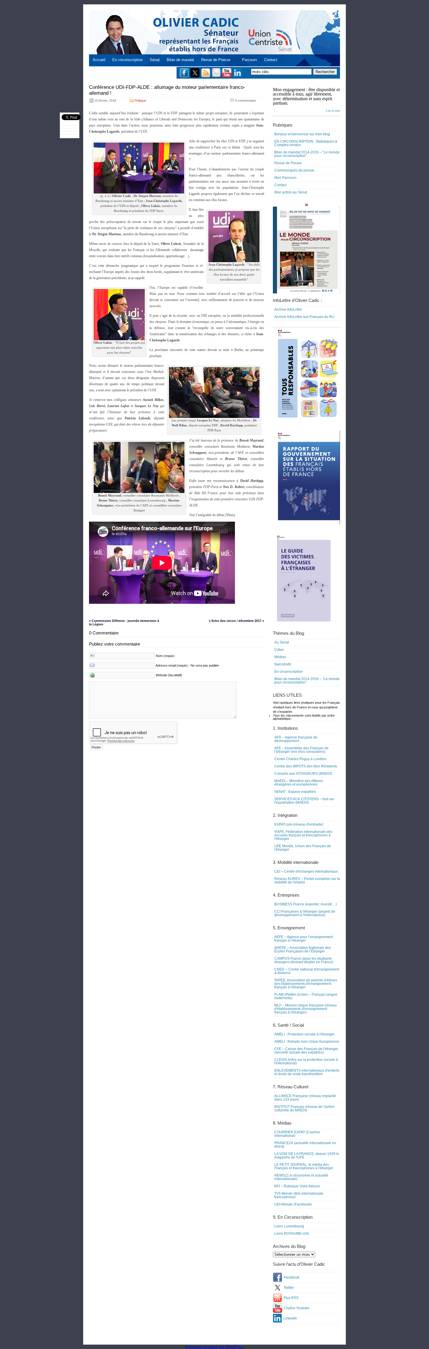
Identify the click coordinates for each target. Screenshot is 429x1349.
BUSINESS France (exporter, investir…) (305, 904)
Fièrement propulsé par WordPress (214, 1347)
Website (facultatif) (169, 675)
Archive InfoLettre (288, 309)
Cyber (279, 650)
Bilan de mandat (180, 60)
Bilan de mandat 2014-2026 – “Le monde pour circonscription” (307, 154)
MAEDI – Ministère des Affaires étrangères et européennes (298, 782)
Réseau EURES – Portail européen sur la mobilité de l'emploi (307, 880)
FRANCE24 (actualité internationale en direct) (305, 1145)
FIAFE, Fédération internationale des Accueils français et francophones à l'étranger (303, 835)
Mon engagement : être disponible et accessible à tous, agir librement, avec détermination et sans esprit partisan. (306, 99)
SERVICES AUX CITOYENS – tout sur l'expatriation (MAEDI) (304, 801)
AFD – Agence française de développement (296, 739)
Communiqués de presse (294, 170)
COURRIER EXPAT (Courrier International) (297, 1134)
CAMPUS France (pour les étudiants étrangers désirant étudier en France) (303, 960)
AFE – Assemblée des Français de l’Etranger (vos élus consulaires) (301, 750)
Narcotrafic (283, 664)
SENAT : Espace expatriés (295, 792)
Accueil (99, 60)
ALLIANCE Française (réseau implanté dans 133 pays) (305, 1097)
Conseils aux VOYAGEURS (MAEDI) (303, 774)
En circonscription (127, 60)
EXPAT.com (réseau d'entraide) (298, 824)
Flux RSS (291, 1298)
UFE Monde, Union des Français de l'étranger (302, 848)
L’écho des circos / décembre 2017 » (236, 620)
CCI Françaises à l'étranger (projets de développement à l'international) (304, 913)
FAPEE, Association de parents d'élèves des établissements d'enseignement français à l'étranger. (305, 983)
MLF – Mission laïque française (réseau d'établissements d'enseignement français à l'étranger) (305, 1008)
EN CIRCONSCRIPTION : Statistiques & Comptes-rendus (305, 143)
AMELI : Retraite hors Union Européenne (306, 1042)
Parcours (249, 60)
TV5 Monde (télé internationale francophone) (298, 1195)
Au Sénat (281, 642)
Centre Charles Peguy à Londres (300, 759)
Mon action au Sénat (290, 192)
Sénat (155, 60)
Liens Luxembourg (289, 1226)
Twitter (289, 1288)
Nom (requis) (165, 656)
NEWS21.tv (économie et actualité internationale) (301, 1177)
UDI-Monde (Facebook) (293, 1204)
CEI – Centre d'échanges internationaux (306, 871)
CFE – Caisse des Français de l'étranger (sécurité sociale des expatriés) (306, 1050)
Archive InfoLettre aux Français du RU (304, 317)
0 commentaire (245, 100)
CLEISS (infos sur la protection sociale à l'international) (306, 1061)
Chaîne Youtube (296, 1308)
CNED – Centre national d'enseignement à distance (306, 971)
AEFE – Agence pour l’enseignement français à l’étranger (303, 938)
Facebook (291, 1277)
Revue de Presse (215, 60)
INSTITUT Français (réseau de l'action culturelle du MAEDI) (304, 1108)
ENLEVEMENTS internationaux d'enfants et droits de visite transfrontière (306, 1072)
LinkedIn (290, 1318)
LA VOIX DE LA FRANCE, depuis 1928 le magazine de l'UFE (306, 1155)
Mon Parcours (285, 178)
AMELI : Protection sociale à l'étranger (304, 1034)
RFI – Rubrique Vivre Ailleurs (297, 1186)
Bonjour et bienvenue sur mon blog (302, 134)
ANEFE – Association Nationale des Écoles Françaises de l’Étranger (302, 949)
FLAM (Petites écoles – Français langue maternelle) (305, 996)
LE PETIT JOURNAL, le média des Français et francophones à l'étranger (303, 1166)
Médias (280, 657)
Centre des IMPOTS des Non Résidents (305, 766)
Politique (140, 100)
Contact (270, 60)
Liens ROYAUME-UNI (291, 1234)
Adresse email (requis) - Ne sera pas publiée (187, 665)
